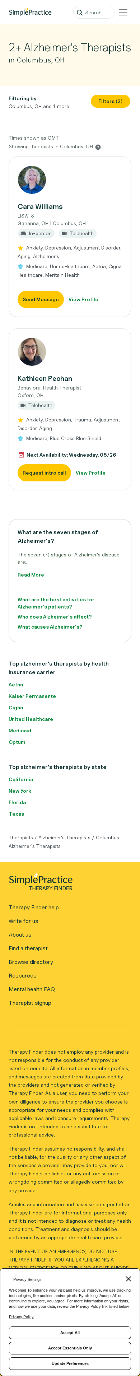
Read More (31, 575)
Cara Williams (40, 206)
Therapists (21, 837)
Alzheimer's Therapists (64, 837)
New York (20, 791)
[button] (70, 237)
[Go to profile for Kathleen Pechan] (70, 351)
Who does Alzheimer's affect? (55, 617)
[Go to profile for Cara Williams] (70, 179)
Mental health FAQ (32, 989)
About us (20, 934)
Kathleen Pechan (45, 378)
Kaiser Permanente (32, 696)
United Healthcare (31, 719)
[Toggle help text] (98, 147)
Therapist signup (30, 1002)
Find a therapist (28, 948)
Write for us (23, 921)
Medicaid (20, 730)
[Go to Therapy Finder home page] (30, 12)
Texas (16, 814)
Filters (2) (110, 101)
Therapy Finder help (34, 907)
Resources (23, 975)
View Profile (83, 299)
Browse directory (31, 961)
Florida (17, 802)
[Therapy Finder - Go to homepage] (67, 884)
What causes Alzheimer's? (50, 627)
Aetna (16, 684)
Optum (17, 742)
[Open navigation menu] (123, 12)
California (21, 779)
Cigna (16, 707)
